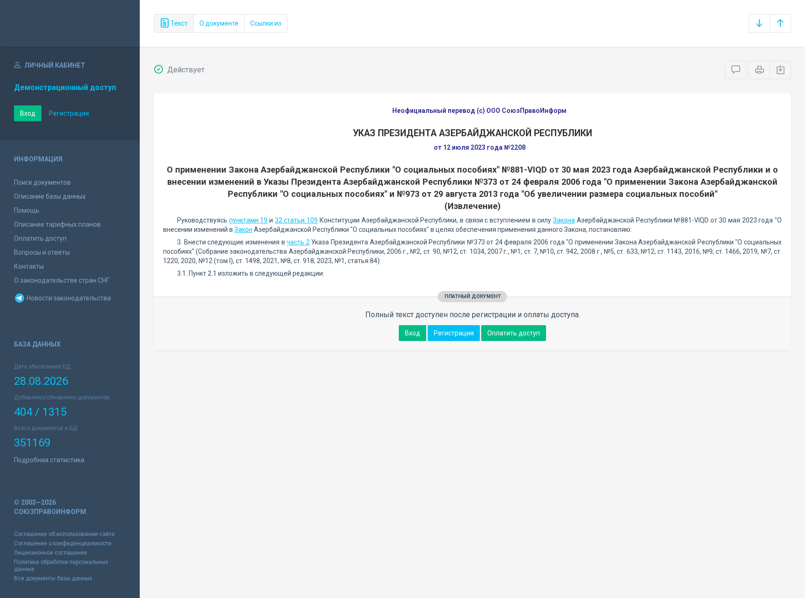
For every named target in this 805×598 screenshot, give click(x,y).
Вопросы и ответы (42, 252)
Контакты (29, 266)
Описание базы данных (50, 196)
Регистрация (69, 113)
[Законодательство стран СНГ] (70, 23)
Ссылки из (265, 23)
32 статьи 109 (296, 220)
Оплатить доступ (40, 238)
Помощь (27, 210)
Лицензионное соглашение (50, 552)
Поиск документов (42, 182)
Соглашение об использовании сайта (64, 534)
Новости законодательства (68, 298)
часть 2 (298, 242)
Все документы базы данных (53, 578)
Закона (564, 220)
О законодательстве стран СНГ (61, 280)
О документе (219, 23)
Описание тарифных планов (57, 224)
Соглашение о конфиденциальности (62, 543)
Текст (178, 23)
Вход (27, 113)
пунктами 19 (248, 220)
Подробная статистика (49, 460)
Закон (243, 229)
